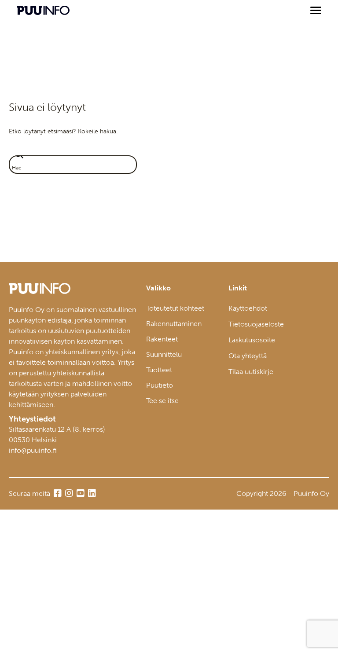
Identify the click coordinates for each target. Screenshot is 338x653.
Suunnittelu (164, 354)
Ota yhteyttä (247, 356)
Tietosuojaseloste (256, 324)
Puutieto (159, 385)
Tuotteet (159, 370)
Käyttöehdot (247, 308)
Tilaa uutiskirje (250, 371)
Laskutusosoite (251, 340)
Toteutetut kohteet (175, 308)
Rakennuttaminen (174, 323)
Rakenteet (162, 339)
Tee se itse (162, 400)
